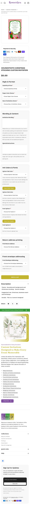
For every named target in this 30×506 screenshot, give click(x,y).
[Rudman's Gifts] (7, 417)
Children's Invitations (9, 375)
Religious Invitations (9, 390)
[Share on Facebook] (8, 304)
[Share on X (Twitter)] (12, 304)
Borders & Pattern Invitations (11, 373)
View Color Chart (9, 188)
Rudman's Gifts (14, 497)
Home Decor (4, 443)
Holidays (3, 441)
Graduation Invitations (9, 386)
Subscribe (15, 483)
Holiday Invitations (8, 384)
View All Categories (6, 445)
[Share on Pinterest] (17, 304)
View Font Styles (9, 221)
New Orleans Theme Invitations (12, 388)
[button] (1, 2)
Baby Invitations (7, 370)
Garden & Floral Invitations (11, 379)
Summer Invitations (8, 395)
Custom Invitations (11, 9)
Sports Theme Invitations (10, 392)
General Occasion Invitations (11, 381)
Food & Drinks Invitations (10, 377)
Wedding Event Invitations (10, 397)
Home (2, 9)
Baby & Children (5, 436)
